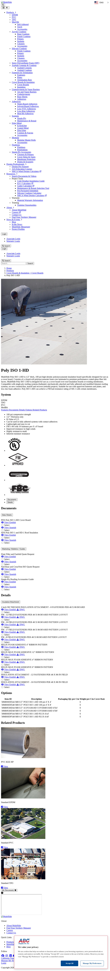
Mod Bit (15, 22)
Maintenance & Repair (26, 121)
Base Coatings (23, 34)
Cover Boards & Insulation (23, 82)
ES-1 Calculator (24, 183)
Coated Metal (23, 128)
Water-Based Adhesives (27, 104)
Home (9, 268)
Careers (15, 212)
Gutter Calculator (24, 186)
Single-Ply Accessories (21, 152)
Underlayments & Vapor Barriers (26, 89)
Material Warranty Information (30, 200)
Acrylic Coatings (19, 32)
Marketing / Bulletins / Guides (13, 549)
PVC (14, 17)
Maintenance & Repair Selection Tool (33, 188)
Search (7, 246)
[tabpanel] (55, 548)
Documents (14, 410)
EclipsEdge (22, 125)
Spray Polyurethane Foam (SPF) (25, 63)
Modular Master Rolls (26, 140)
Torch (19, 27)
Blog (14, 222)
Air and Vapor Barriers (26, 92)
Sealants (20, 41)
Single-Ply (21, 118)
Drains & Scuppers (25, 162)
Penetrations (22, 150)
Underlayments (23, 94)
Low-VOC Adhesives (26, 109)
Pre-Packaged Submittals (27, 191)
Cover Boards (23, 85)
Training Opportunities (26, 205)
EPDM (15, 15)
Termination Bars (24, 80)
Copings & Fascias (25, 133)
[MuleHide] (6, 2)
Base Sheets (22, 97)
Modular (15, 138)
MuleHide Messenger (21, 227)
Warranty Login (13, 241)
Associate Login (13, 239)
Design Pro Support (20, 166)
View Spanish (10, 527)
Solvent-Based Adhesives (28, 106)
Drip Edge (21, 130)
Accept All (69, 963)
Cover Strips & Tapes (26, 157)
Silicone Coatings (19, 48)
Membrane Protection (26, 159)
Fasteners (21, 75)
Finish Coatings (23, 36)
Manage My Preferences (11, 960)
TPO (14, 19)
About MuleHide (19, 210)
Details (22, 410)
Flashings (16, 145)
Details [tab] (10, 502)
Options (29, 410)
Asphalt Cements (24, 68)
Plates (19, 77)
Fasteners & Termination (22, 72)
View (5, 766)
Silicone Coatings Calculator (29, 193)
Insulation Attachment (10, 602)
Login (4, 234)
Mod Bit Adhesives (25, 113)
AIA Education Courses (22, 169)
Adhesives (21, 99)
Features (5, 410)
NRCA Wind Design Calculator (25, 171)
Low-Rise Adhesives (26, 111)
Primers (20, 39)
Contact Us (16, 215)
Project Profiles (18, 229)
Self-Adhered (23, 24)
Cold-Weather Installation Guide (31, 181)
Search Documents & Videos (24, 176)
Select (6, 525)
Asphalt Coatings (24, 70)
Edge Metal (17, 123)
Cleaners (21, 44)
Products (10, 270)
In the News (17, 224)
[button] (3, 4)
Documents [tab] (12, 500)
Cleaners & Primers (25, 154)
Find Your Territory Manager (24, 217)
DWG (22, 609)
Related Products (40, 410)
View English (10, 522)
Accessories (22, 29)
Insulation (21, 87)
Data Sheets (7, 515)
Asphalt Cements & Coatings (24, 65)
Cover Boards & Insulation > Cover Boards (24, 273)
